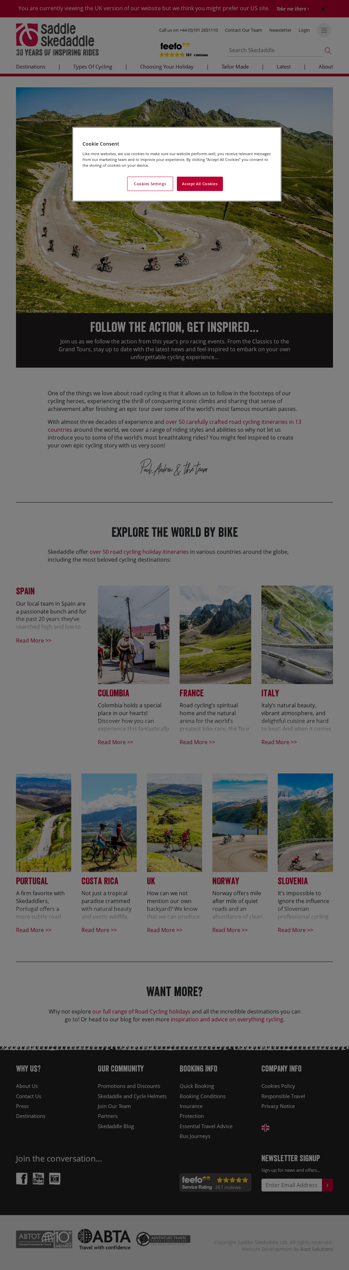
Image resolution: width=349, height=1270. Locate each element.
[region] (177, 164)
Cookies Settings (150, 183)
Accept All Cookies (199, 183)
